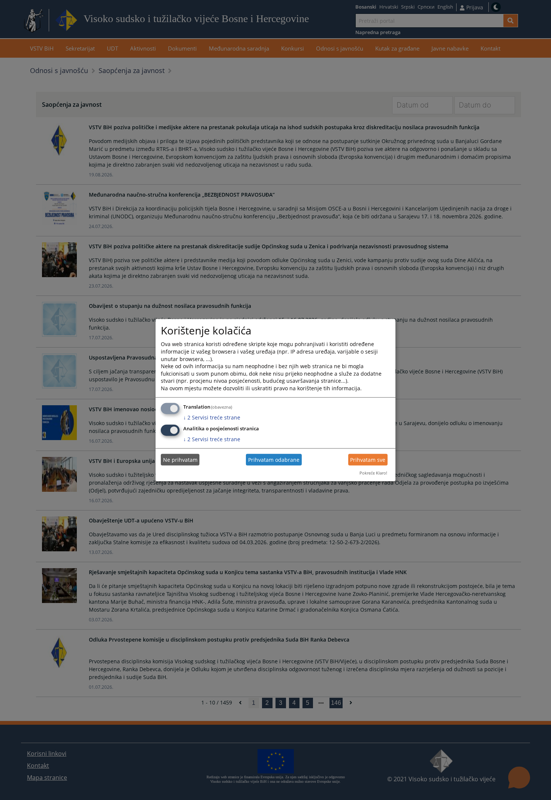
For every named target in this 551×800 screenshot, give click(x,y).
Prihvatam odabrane (273, 459)
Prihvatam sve (367, 459)
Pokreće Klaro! (373, 473)
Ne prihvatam (180, 459)
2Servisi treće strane (211, 417)
